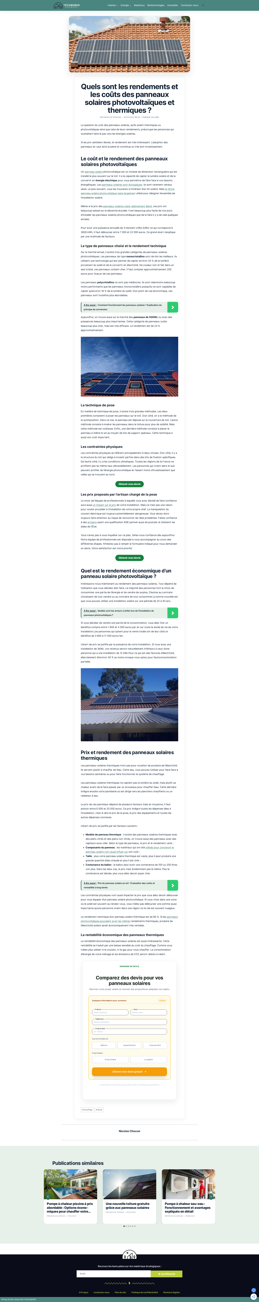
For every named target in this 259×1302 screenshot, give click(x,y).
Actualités (172, 5)
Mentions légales (171, 1292)
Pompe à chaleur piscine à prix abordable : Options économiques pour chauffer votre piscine (70, 1207)
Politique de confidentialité (144, 1292)
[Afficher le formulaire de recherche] (203, 5)
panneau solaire (94, 171)
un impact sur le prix (104, 505)
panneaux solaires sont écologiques (122, 184)
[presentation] (70, 1184)
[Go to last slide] (48, 1196)
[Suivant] (211, 1196)
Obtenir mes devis (130, 484)
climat (99, 1110)
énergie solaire (151, 117)
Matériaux (139, 5)
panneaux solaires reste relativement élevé (127, 206)
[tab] (124, 1226)
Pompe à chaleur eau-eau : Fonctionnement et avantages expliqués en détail (188, 1207)
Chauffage (87, 1110)
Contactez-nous (189, 5)
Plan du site (120, 1292)
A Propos (83, 1292)
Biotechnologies (156, 5)
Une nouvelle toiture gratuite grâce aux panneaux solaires (127, 1205)
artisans (92, 522)
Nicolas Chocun (112, 117)
